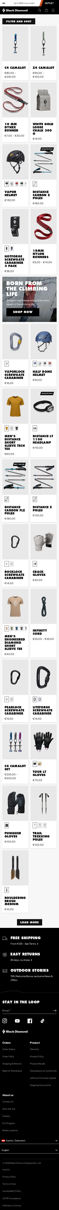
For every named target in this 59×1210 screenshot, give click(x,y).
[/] (15, 10)
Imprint (6, 1169)
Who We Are (8, 1108)
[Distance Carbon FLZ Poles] (15, 477)
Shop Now (23, 312)
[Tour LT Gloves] (44, 741)
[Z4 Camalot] (44, 43)
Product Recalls (37, 1063)
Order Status (8, 1049)
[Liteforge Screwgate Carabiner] (44, 677)
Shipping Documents (40, 1085)
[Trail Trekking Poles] (44, 803)
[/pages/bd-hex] (3, 3)
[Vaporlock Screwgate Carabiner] (15, 341)
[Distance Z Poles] (44, 477)
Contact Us (7, 1101)
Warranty (34, 1049)
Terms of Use (9, 1183)
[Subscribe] (55, 1011)
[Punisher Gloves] (15, 803)
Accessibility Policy (11, 1191)
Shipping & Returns (12, 1063)
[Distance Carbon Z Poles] (44, 161)
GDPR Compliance (11, 1198)
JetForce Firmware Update (43, 1078)
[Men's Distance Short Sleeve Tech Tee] (15, 406)
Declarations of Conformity (43, 1070)
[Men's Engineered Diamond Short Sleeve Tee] (15, 606)
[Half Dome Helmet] (44, 341)
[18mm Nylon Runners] (44, 226)
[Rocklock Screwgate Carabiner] (15, 541)
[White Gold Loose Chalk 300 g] (44, 99)
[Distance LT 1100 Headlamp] (44, 406)
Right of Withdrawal (12, 1070)
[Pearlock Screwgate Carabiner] (15, 677)
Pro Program (8, 1123)
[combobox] (29, 1141)
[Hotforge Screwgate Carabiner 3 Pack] (15, 226)
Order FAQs (8, 1056)
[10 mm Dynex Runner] (15, 99)
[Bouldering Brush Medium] (15, 868)
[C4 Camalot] (15, 43)
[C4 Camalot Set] (15, 741)
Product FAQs (37, 1056)
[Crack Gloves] (44, 541)
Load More (29, 922)
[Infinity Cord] (44, 606)
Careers (6, 1116)
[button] (39, 10)
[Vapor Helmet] (15, 161)
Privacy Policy (9, 1176)
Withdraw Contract (11, 1205)
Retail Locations (10, 1130)
